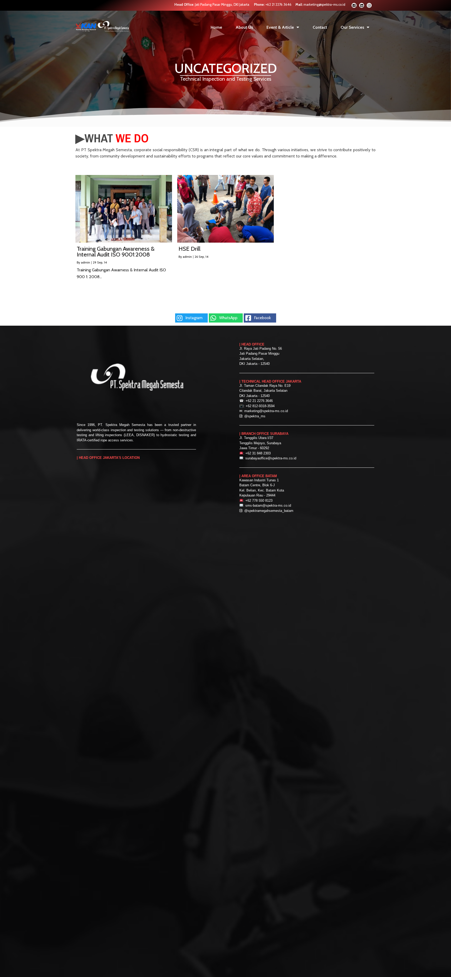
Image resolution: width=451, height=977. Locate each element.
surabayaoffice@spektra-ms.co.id (270, 458)
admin (85, 262)
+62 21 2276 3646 (278, 5)
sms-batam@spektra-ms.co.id (268, 505)
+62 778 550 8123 (258, 500)
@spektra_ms (254, 416)
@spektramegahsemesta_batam (268, 511)
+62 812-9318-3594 (260, 406)
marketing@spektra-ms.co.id (324, 5)
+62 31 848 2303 (258, 453)
